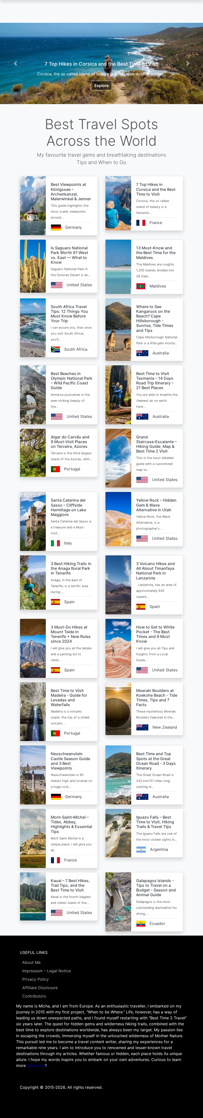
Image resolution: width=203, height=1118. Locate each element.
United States (79, 284)
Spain (69, 601)
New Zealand (164, 727)
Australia (160, 352)
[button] (15, 63)
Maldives (158, 286)
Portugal (72, 468)
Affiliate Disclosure (40, 987)
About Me (31, 962)
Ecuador (157, 923)
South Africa (75, 349)
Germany (73, 227)
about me (36, 1065)
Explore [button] (101, 85)
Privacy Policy (35, 979)
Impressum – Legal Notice (46, 970)
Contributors (34, 996)
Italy (68, 543)
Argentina (159, 849)
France (156, 222)
